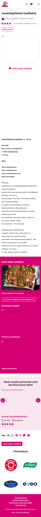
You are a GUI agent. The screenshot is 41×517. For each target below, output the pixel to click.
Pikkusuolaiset (7, 29)
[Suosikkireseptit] (31, 4)
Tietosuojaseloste (21, 498)
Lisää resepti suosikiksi (12, 444)
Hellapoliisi (14, 18)
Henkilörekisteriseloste (20, 500)
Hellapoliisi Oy (20, 505)
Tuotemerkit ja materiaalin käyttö (20, 503)
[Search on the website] (26, 4)
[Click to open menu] (39, 4)
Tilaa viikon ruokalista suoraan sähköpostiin (18, 299)
